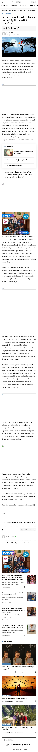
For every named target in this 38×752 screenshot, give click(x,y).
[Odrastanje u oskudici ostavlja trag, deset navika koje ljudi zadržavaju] (31, 629)
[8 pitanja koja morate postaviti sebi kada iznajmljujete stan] (31, 596)
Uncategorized (6, 13)
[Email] (15, 28)
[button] (3, 2)
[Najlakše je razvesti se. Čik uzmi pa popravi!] (8, 152)
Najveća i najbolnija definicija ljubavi (14, 698)
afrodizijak (14, 522)
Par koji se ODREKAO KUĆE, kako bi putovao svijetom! (17, 728)
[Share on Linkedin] (12, 28)
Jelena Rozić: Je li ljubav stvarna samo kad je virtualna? (18, 668)
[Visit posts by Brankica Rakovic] (4, 34)
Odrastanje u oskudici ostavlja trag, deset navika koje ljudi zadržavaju (13, 626)
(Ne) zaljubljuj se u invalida (14, 165)
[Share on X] (9, 28)
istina (20, 522)
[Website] (35, 537)
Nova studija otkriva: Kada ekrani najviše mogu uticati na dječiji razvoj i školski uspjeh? (13, 610)
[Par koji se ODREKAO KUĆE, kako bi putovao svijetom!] (19, 715)
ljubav (24, 522)
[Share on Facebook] (6, 28)
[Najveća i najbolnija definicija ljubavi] (19, 686)
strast (33, 522)
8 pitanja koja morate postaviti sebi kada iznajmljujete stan (12, 594)
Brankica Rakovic (10, 32)
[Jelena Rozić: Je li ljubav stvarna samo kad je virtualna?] (19, 654)
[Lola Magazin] (13, 2)
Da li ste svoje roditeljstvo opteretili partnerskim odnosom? (15, 161)
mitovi (29, 522)
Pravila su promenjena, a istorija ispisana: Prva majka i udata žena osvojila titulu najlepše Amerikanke (12, 577)
